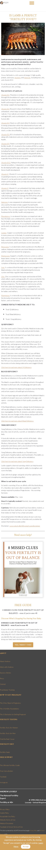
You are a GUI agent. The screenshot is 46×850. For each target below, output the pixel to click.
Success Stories (5, 673)
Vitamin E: (5, 188)
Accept (25, 847)
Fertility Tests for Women (9, 728)
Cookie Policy (4, 813)
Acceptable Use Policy (7, 816)
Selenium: (4, 202)
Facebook (3, 777)
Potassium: (5, 247)
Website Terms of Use (7, 820)
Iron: (3, 267)
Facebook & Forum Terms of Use (11, 827)
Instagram (4, 782)
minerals (27, 78)
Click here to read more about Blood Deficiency (17, 421)
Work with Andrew (6, 667)
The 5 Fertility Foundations (9, 709)
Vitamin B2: (5, 109)
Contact (3, 684)
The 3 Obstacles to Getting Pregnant (13, 714)
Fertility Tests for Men (8, 733)
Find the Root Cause (7, 739)
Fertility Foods (5, 752)
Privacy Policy (5, 809)
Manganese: (5, 295)
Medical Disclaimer (6, 823)
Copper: (4, 233)
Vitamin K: (5, 174)
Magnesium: (5, 256)
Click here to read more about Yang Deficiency (17, 461)
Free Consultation (6, 771)
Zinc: (3, 277)
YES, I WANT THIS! (23, 645)
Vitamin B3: (5, 123)
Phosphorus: (5, 216)
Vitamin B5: (5, 135)
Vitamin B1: (5, 95)
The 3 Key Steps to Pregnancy (10, 703)
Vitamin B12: (6, 163)
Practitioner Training (7, 690)
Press (2, 678)
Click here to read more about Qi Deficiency (16, 367)
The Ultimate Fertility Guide (10, 765)
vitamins (17, 78)
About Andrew (5, 661)
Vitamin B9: (5, 144)
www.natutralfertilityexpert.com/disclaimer (25, 526)
